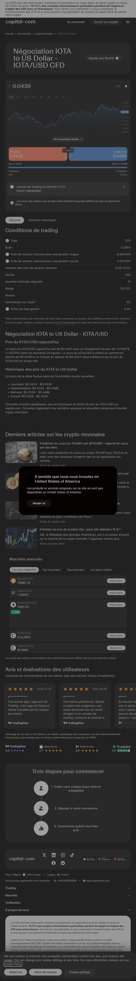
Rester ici (39, 503)
